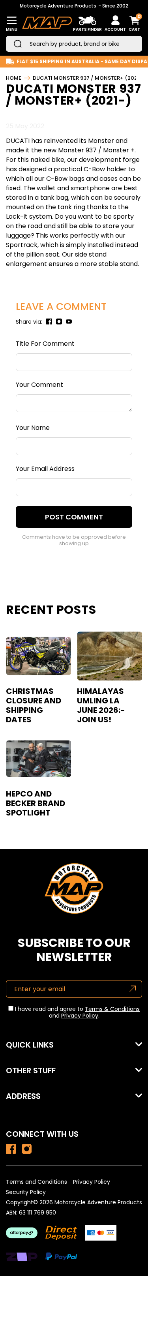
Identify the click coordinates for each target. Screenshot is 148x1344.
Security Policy (26, 1192)
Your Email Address (45, 468)
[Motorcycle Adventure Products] (47, 24)
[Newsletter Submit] (132, 989)
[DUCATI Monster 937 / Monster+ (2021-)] (11, 1149)
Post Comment (74, 517)
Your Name (33, 427)
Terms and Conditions (36, 1182)
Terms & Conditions (112, 1009)
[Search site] (18, 44)
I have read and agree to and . (76, 1012)
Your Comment (39, 384)
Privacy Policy (79, 1016)
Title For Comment (45, 343)
